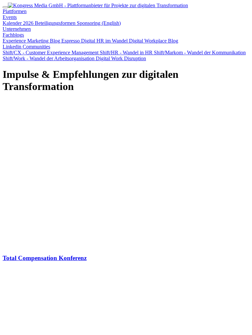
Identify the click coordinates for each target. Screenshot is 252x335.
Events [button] (10, 17)
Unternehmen (17, 29)
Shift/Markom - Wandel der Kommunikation (200, 52)
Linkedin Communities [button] (26, 46)
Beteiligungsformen (56, 23)
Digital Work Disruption (121, 58)
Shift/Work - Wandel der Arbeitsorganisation (49, 58)
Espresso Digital (78, 41)
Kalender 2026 (19, 23)
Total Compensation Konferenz (45, 258)
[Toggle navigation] (5, 7)
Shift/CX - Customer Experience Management (51, 52)
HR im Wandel (112, 41)
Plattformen (15, 11)
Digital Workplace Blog (153, 41)
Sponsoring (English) (99, 23)
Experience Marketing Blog (32, 41)
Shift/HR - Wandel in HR (127, 52)
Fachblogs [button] (13, 35)
